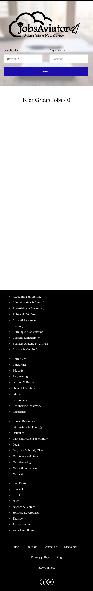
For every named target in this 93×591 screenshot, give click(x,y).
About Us (31, 546)
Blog (59, 557)
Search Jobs (11, 50)
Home (15, 546)
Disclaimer (70, 546)
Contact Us (50, 546)
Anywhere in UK (59, 50)
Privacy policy (40, 557)
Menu (84, 6)
